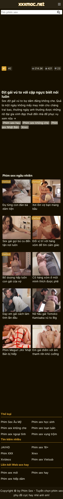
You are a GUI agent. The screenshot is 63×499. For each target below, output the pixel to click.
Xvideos (6, 459)
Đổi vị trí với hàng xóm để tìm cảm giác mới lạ (45, 243)
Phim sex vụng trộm (44, 434)
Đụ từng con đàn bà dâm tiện (15, 206)
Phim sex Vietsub (42, 459)
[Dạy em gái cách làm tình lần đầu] (17, 300)
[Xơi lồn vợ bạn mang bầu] (46, 191)
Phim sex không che (36, 122)
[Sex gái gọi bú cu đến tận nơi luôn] (17, 227)
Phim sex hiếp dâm (13, 478)
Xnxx (25, 127)
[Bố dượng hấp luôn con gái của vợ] (17, 264)
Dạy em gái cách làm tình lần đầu (16, 315)
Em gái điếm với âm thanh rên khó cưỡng (45, 352)
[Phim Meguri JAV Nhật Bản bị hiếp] (17, 336)
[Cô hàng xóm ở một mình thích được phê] (46, 264)
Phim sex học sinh (43, 422)
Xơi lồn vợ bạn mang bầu (45, 206)
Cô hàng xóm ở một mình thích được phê (45, 279)
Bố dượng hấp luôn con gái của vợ (15, 279)
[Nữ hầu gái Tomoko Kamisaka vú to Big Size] (46, 300)
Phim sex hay (11, 122)
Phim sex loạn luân (43, 428)
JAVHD (5, 447)
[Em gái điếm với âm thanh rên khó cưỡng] (46, 336)
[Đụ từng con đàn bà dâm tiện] (17, 191)
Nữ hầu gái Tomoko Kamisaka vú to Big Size (44, 316)
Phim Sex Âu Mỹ (11, 422)
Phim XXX (7, 453)
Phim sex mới (9, 472)
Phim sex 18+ (40, 447)
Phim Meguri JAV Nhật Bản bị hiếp (17, 352)
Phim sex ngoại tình (13, 434)
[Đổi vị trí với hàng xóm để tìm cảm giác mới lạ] (46, 227)
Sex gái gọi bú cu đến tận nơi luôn (16, 243)
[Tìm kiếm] (58, 12)
